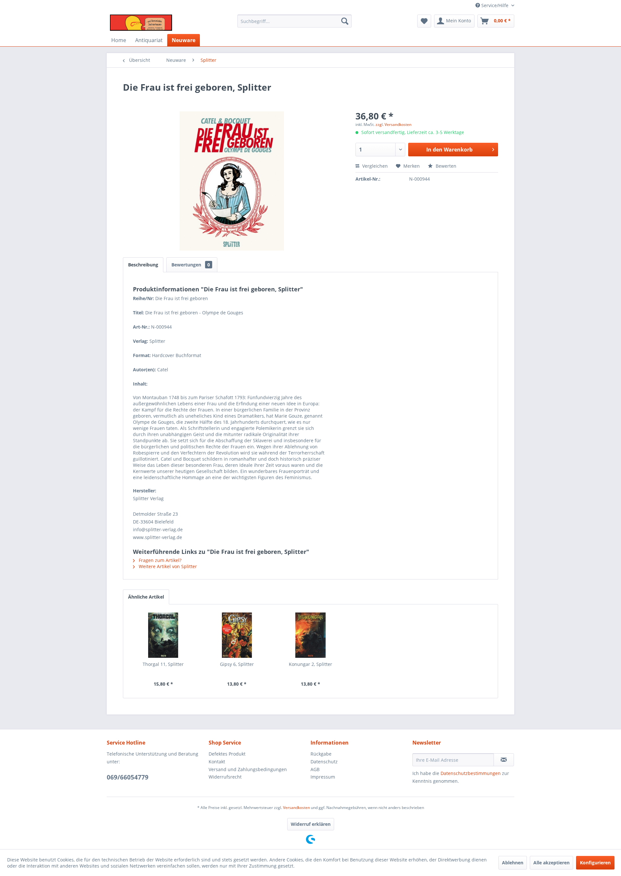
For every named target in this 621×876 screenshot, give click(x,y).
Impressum (322, 777)
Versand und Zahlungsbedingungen (248, 769)
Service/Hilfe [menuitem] (495, 5)
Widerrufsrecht (225, 777)
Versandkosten (296, 807)
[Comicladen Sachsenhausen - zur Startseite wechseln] (141, 23)
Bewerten (445, 166)
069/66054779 (127, 777)
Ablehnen (512, 862)
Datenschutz (324, 761)
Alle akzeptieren (551, 862)
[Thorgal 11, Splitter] (163, 635)
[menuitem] (294, 21)
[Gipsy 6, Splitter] (237, 635)
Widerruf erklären (311, 824)
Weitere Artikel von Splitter (167, 566)
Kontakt (217, 761)
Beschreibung (143, 265)
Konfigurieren (595, 862)
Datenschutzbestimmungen (471, 773)
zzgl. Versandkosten (393, 124)
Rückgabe (321, 754)
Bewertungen (190, 265)
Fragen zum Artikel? (159, 560)
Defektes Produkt (227, 754)
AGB (315, 769)
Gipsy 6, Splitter (237, 664)
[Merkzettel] (424, 21)
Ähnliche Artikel (146, 597)
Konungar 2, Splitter (310, 664)
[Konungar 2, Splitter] (310, 635)
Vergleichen (374, 166)
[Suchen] (345, 21)
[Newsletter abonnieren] (504, 759)
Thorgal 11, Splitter (163, 664)
